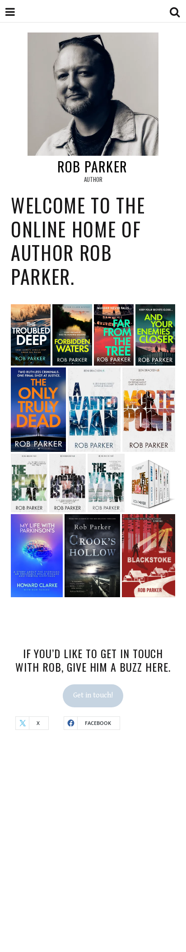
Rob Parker (92, 166)
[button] (31, 334)
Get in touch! (93, 695)
